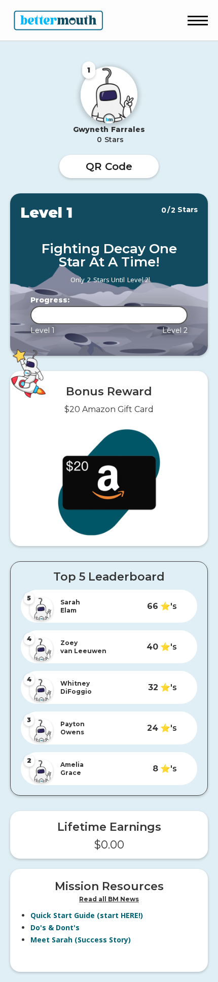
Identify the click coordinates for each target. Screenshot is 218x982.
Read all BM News (109, 899)
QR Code (109, 166)
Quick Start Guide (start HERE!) (86, 915)
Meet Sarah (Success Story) (80, 939)
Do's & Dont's (55, 927)
